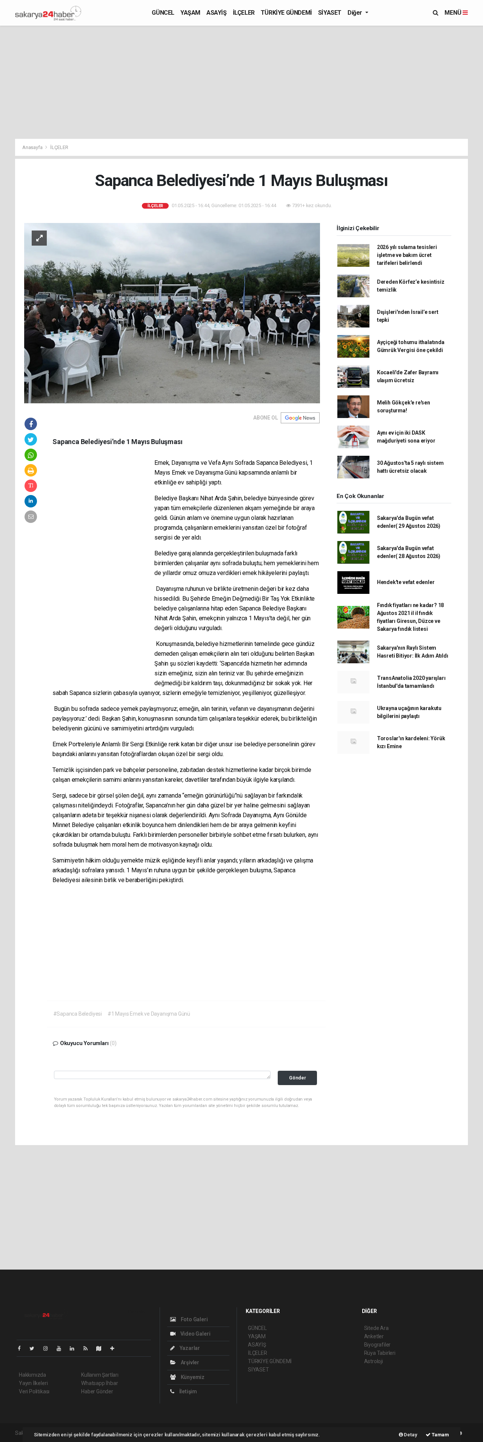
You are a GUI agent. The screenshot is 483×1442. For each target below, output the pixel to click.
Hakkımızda (32, 1375)
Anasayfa (32, 147)
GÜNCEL (163, 12)
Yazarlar (189, 1348)
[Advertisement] (241, 82)
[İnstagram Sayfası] (48, 1348)
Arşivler (189, 1362)
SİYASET (329, 12)
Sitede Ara (376, 1328)
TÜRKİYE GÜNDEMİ (286, 12)
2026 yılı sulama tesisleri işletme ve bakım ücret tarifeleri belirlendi (407, 255)
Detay (410, 1434)
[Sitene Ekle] (115, 1348)
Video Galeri (194, 1334)
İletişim (187, 1391)
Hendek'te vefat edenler (406, 582)
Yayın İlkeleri (33, 1383)
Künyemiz (192, 1377)
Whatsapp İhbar (99, 1383)
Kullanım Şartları (99, 1375)
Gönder (297, 1078)
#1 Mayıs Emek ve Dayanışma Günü (149, 1014)
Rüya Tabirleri (379, 1353)
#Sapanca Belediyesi (77, 1014)
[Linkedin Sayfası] (75, 1348)
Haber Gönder (97, 1391)
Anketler (374, 1336)
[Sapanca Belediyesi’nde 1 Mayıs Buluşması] (172, 313)
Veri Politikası (34, 1391)
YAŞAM (190, 12)
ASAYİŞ (216, 12)
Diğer (356, 12)
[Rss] (88, 1348)
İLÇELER (244, 12)
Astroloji (373, 1361)
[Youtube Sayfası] (62, 1348)
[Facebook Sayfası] (22, 1348)
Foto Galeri (194, 1319)
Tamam (440, 1434)
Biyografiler (377, 1345)
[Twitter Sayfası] (34, 1348)
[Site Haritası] (102, 1348)
